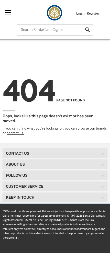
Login (80, 14)
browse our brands (92, 128)
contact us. (15, 133)
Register (93, 14)
